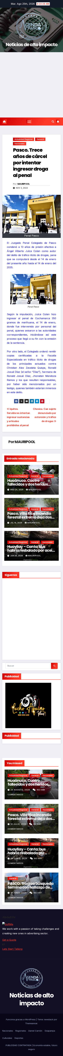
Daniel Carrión (35, 1031)
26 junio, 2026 (19, 858)
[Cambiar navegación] (29, 121)
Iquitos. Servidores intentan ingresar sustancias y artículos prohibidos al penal (18, 417)
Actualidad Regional (24, 139)
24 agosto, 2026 (21, 790)
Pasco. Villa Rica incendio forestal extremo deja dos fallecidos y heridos (29, 517)
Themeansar (31, 1023)
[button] (53, 121)
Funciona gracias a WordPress (21, 1019)
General (40, 139)
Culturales (7, 1038)
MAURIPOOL (23, 184)
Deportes (19, 1038)
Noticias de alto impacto (31, 44)
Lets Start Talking (12, 948)
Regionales (20, 1031)
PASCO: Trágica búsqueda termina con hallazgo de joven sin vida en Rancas (30, 887)
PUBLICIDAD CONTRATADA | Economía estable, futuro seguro (31, 1047)
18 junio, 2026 (19, 893)
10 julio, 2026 (19, 824)
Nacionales (20, 143)
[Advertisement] (31, 85)
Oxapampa (50, 1031)
